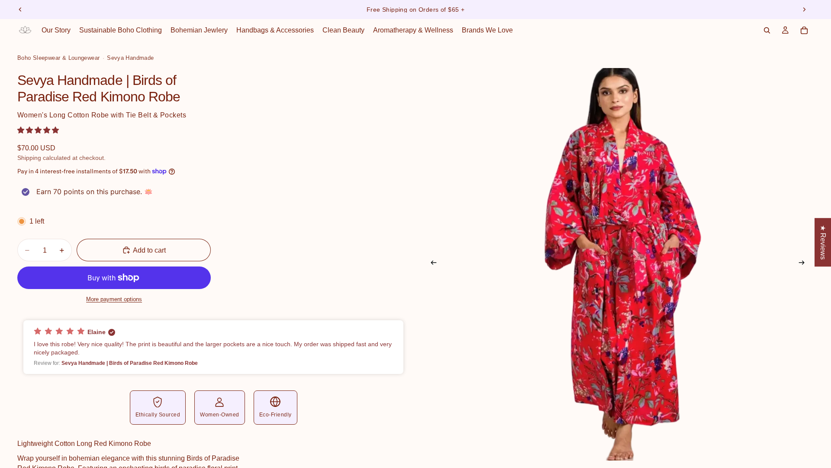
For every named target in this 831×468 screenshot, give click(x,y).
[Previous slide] (20, 9)
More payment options (114, 299)
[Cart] (804, 30)
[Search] (766, 30)
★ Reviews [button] (823, 242)
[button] (38, 130)
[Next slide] (804, 9)
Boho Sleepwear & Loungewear (58, 58)
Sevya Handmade (130, 58)
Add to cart (149, 250)
